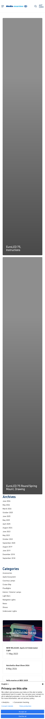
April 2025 (6, 524)
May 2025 (6, 520)
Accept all (22, 712)
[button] (2, 6)
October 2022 (8, 539)
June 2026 (6, 501)
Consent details (7, 706)
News (5, 604)
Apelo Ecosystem (9, 577)
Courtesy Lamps (9, 581)
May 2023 (6, 535)
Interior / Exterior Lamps (12, 592)
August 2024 (7, 528)
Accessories (7, 573)
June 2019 (6, 551)
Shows (5, 607)
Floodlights (7, 588)
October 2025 (8, 513)
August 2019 (7, 547)
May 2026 (6, 505)
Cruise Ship (7, 585)
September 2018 (9, 558)
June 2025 (6, 516)
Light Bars (6, 596)
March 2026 (7, 509)
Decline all (22, 716)
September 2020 (9, 543)
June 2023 (6, 532)
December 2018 (9, 554)
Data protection (25, 706)
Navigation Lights (9, 600)
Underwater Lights (10, 611)
